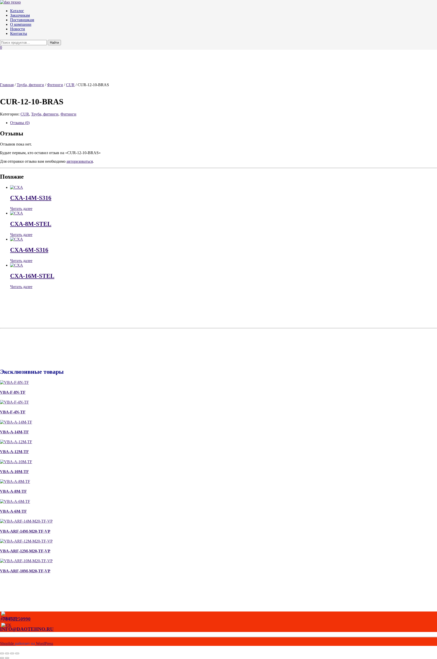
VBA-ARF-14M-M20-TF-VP (25, 531)
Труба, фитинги (30, 85)
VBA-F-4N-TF (13, 412)
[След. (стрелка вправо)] (7, 658)
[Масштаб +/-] (2, 653)
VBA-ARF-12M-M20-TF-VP (25, 551)
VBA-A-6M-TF (13, 511)
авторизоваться (80, 161)
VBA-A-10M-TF (14, 471)
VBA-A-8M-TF (13, 491)
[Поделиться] (12, 653)
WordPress (44, 643)
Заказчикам (20, 15)
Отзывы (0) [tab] (20, 123)
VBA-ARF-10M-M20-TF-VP (25, 571)
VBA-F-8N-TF (13, 392)
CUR (70, 85)
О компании (20, 24)
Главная (7, 85)
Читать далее (21, 208)
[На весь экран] (7, 653)
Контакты (18, 33)
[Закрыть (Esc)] (17, 653)
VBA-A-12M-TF (14, 452)
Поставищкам (22, 20)
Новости (17, 29)
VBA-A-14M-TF (14, 432)
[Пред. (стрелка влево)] (2, 658)
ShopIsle (7, 643)
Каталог (17, 11)
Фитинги (55, 85)
